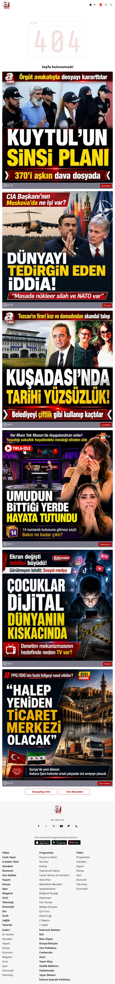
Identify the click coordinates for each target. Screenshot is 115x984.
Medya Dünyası (48, 906)
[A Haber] (6, 5)
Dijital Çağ (45, 915)
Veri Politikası (47, 948)
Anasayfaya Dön (41, 791)
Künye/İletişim (48, 943)
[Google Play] (59, 842)
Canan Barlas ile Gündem (54, 875)
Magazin (7, 893)
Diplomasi (45, 897)
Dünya (6, 884)
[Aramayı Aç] (106, 4)
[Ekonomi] (80, 4)
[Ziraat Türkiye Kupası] (101, 5)
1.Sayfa (43, 924)
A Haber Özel (10, 861)
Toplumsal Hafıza (49, 870)
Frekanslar (46, 952)
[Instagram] (54, 826)
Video (5, 852)
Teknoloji (7, 902)
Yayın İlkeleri (47, 975)
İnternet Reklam (49, 930)
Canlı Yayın (9, 857)
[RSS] (76, 826)
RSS (41, 934)
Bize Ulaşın (46, 939)
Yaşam (6, 879)
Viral (5, 897)
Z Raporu (44, 920)
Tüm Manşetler (74, 791)
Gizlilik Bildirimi (48, 966)
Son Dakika (9, 875)
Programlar (46, 852)
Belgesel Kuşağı (48, 893)
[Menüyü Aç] (111, 4)
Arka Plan (45, 879)
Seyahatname (47, 888)
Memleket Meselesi (50, 884)
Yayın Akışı (46, 961)
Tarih (5, 915)
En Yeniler (8, 934)
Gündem (7, 866)
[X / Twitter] (46, 826)
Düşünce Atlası (48, 857)
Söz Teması (45, 902)
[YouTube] (61, 826)
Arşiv (42, 957)
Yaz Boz (43, 861)
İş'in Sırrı (44, 911)
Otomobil (8, 906)
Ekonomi (7, 870)
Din (4, 911)
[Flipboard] (69, 826)
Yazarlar (7, 924)
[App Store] (42, 842)
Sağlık (6, 920)
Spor (5, 888)
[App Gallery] (74, 842)
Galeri (6, 930)
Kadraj (43, 866)
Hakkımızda (46, 970)
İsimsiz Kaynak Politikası (54, 979)
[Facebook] (38, 826)
